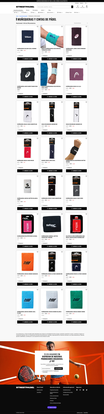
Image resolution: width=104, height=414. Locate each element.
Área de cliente (66, 394)
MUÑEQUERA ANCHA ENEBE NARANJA (27, 274)
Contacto (77, 3)
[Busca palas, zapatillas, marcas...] (72, 7)
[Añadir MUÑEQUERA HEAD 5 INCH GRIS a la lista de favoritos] (86, 176)
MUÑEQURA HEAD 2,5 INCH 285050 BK (52, 274)
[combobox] (55, 7)
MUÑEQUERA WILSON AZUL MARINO (26, 48)
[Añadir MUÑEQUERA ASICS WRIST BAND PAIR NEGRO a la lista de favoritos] (37, 64)
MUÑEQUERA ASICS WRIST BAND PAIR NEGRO (27, 87)
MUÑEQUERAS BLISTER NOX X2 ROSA (27, 236)
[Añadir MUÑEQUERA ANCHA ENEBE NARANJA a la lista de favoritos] (37, 252)
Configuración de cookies (68, 392)
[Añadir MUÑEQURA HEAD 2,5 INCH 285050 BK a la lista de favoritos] (62, 252)
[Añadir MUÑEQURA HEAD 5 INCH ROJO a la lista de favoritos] (37, 138)
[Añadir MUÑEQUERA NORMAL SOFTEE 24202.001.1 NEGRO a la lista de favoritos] (62, 214)
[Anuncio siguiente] (86, 1)
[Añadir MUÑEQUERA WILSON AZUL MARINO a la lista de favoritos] (37, 26)
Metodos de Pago (53, 398)
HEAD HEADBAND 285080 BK (49, 124)
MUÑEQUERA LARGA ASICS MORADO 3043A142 (76, 49)
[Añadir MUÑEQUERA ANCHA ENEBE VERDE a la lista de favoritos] (86, 290)
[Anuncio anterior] (18, 1)
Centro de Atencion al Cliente (54, 393)
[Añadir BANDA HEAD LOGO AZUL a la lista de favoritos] (62, 138)
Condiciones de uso (66, 389)
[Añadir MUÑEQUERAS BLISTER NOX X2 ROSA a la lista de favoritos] (37, 214)
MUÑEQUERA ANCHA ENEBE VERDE (75, 311)
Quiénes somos (40, 389)
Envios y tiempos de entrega (55, 402)
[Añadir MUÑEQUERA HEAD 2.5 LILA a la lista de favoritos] (86, 64)
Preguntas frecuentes (54, 389)
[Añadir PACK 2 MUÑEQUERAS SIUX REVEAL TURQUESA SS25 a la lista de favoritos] (62, 26)
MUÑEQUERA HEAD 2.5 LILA (73, 86)
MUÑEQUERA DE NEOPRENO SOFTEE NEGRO (75, 161)
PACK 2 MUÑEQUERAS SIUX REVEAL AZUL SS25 (51, 87)
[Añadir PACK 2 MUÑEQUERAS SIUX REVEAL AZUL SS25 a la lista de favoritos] (62, 64)
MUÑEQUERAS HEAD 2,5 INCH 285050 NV (76, 274)
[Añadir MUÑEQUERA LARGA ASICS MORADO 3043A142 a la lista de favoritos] (86, 26)
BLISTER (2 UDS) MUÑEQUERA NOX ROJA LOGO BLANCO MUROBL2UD (75, 236)
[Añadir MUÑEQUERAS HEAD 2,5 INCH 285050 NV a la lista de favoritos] (86, 252)
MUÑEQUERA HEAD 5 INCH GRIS (74, 198)
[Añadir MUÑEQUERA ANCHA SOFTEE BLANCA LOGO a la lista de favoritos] (37, 176)
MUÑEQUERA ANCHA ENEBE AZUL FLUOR (26, 312)
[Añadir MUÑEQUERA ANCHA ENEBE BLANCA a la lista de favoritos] (62, 290)
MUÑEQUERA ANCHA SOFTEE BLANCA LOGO (27, 199)
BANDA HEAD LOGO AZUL (48, 160)
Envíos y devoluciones (54, 395)
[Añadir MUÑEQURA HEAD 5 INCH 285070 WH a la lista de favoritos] (37, 102)
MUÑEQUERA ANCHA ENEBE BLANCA (51, 311)
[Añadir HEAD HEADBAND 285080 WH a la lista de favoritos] (86, 102)
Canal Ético (39, 392)
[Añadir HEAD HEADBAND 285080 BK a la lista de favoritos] (62, 102)
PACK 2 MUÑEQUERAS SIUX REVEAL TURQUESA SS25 (51, 49)
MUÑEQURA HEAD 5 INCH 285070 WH (27, 124)
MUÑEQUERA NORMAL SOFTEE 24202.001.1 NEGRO (50, 236)
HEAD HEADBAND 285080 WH (74, 124)
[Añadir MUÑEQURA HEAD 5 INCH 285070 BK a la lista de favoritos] (62, 176)
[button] (27, 58)
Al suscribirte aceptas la (51, 371)
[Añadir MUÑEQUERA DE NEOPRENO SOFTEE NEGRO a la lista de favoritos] (86, 138)
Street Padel (21, 412)
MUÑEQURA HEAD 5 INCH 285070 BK (51, 198)
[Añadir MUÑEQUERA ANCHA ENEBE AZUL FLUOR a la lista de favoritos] (37, 290)
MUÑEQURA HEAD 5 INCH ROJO (25, 160)
